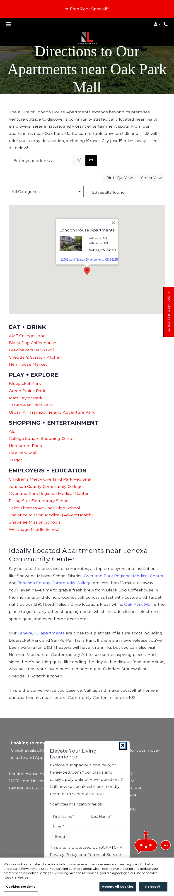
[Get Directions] (91, 160)
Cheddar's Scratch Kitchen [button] (35, 357)
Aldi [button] (13, 431)
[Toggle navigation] (9, 24)
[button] (87, 9)
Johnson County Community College (55, 582)
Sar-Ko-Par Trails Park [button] (31, 405)
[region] (87, 877)
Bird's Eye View (121, 177)
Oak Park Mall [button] (23, 452)
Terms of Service (104, 854)
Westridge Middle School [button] (34, 529)
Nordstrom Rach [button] (25, 445)
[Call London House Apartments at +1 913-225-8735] (166, 24)
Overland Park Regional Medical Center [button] (49, 493)
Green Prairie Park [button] (27, 390)
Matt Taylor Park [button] (25, 398)
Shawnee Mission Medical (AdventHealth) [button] (51, 514)
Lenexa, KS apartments (41, 633)
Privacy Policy (63, 854)
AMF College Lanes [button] (28, 335)
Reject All (153, 886)
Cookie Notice (16, 877)
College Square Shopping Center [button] (42, 438)
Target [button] (15, 460)
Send (60, 836)
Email (58, 826)
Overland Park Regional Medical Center (124, 575)
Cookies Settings (20, 886)
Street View (153, 177)
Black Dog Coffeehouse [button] (32, 342)
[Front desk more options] (166, 845)
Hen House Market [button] (28, 364)
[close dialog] (123, 746)
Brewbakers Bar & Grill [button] (31, 350)
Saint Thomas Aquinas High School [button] (44, 507)
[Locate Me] (79, 160)
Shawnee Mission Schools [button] (34, 522)
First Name (63, 816)
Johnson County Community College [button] (46, 486)
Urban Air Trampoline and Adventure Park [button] (52, 412)
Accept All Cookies (118, 886)
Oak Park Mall (138, 604)
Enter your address (33, 160)
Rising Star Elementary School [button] (39, 500)
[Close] (113, 222)
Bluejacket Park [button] (25, 383)
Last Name (101, 816)
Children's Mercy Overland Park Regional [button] (50, 479)
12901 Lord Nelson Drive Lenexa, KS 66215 (89, 259)
